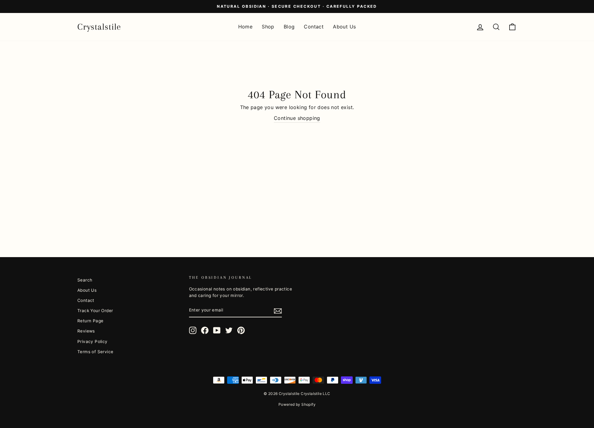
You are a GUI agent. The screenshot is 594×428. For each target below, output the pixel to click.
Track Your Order (95, 310)
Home (245, 26)
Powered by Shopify (297, 404)
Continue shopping (297, 118)
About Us (344, 26)
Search (84, 280)
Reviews (86, 330)
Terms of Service (95, 351)
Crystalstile (99, 27)
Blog (289, 26)
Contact (314, 26)
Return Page (90, 320)
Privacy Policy (92, 341)
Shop (268, 26)
